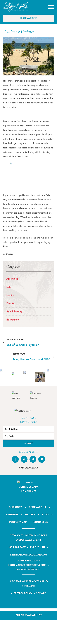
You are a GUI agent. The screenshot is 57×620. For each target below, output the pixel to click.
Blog (45, 514)
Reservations (28, 18)
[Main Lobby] (17, 376)
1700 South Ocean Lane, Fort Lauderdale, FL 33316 (28, 537)
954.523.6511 (37, 547)
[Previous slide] (4, 377)
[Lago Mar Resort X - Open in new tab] (32, 459)
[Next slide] (53, 377)
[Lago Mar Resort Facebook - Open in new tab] (15, 459)
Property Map (18, 522)
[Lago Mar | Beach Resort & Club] (15, 7)
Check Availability (29, 615)
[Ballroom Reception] (28, 376)
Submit (28, 443)
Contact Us (40, 522)
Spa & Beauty (14, 311)
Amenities (12, 278)
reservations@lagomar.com (28, 554)
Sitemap (41, 593)
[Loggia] (40, 377)
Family (10, 295)
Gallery (30, 514)
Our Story (15, 507)
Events (10, 303)
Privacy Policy (23, 593)
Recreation (12, 319)
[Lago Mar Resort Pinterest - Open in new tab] (41, 459)
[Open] (51, 7)
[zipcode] (28, 436)
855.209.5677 (17, 547)
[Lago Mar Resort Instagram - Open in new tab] (24, 459)
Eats (8, 287)
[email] (28, 429)
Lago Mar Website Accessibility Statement (28, 583)
